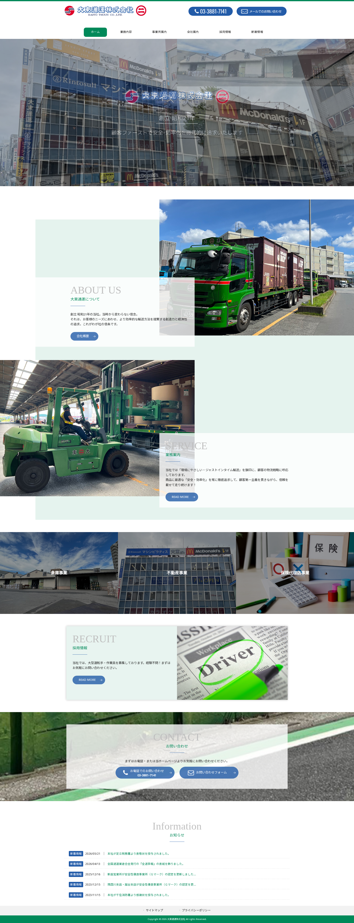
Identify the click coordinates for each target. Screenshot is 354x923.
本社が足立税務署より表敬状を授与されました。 (139, 853)
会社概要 (83, 336)
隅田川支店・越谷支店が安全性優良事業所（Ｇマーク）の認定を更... (152, 884)
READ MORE (180, 497)
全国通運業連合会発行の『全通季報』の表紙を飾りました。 (146, 864)
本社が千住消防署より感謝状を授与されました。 (139, 895)
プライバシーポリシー (196, 910)
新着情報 (76, 853)
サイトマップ (154, 910)
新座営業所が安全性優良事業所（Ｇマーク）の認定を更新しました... (152, 874)
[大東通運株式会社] (105, 15)
